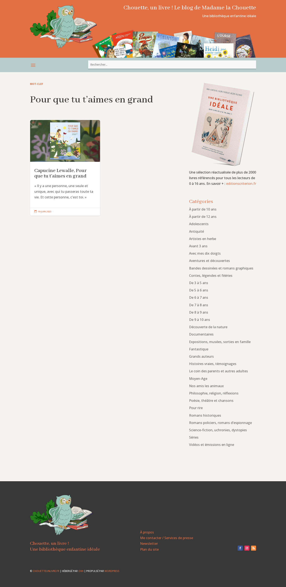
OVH (81, 571)
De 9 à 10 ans (199, 319)
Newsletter (149, 543)
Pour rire (196, 408)
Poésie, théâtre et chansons (211, 400)
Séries (193, 437)
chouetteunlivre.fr (46, 571)
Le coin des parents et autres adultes (218, 371)
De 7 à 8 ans (198, 305)
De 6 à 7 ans (198, 297)
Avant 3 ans (198, 246)
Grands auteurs (201, 356)
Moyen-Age (198, 378)
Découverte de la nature (208, 327)
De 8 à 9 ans (198, 312)
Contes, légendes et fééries (210, 275)
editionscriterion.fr (241, 183)
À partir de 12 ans (202, 216)
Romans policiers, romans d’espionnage (220, 422)
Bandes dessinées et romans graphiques (221, 268)
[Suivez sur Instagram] (246, 548)
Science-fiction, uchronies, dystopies (218, 430)
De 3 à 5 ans (198, 283)
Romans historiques (205, 415)
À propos (147, 532)
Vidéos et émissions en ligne (211, 444)
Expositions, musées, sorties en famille (220, 341)
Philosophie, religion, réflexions (213, 393)
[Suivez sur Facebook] (240, 548)
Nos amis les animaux (206, 386)
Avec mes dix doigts (205, 253)
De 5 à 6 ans (198, 290)
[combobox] (172, 64)
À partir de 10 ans (202, 209)
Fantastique (198, 349)
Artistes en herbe (202, 238)
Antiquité (196, 231)
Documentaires (201, 334)
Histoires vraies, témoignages (212, 363)
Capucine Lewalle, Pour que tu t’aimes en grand (65, 168)
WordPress (111, 571)
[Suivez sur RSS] (253, 548)
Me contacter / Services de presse (166, 538)
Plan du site (149, 549)
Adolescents (199, 224)
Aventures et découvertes (209, 260)
